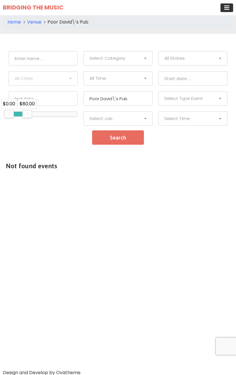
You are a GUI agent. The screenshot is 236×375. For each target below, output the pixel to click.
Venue (34, 22)
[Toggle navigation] (226, 7)
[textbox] (118, 58)
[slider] (9, 114)
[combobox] (118, 58)
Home (14, 22)
